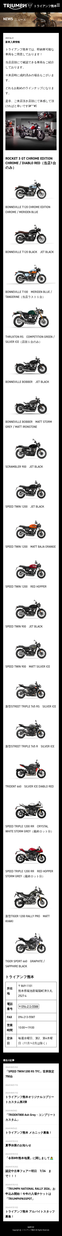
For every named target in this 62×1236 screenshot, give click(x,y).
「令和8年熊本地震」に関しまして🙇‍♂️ (29, 1158)
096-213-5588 (29, 1006)
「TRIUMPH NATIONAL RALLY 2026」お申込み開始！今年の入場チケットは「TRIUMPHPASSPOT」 (30, 1194)
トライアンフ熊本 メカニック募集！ (28, 1132)
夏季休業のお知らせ (18, 1145)
